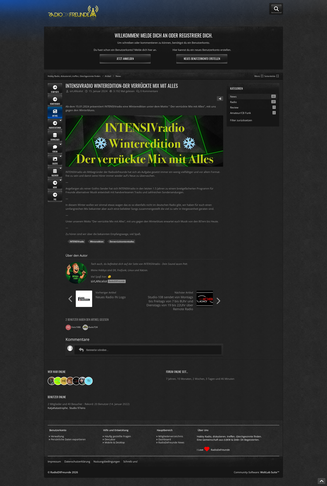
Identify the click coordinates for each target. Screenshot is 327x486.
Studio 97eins (77, 408)
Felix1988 (76, 327)
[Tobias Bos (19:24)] (70, 381)
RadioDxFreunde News (171, 442)
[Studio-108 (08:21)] (76, 381)
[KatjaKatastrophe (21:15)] (52, 381)
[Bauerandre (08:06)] (82, 381)
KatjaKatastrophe (58, 408)
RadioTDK (93, 327)
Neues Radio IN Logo (111, 297)
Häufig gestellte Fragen (118, 436)
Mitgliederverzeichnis (170, 436)
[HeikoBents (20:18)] (64, 381)
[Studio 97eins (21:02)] (58, 381)
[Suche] (276, 9)
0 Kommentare (149, 91)
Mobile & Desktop (115, 442)
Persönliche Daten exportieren (68, 439)
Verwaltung (57, 436)
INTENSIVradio (77, 241)
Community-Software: (256, 472)
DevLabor (110, 439)
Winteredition (97, 241)
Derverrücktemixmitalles (122, 241)
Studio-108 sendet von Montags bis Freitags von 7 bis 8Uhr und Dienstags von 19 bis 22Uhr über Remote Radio (169, 303)
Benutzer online (57, 397)
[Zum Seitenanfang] (321, 481)
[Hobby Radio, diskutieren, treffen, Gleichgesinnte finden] (73, 13)
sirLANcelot (99, 281)
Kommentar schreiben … (97, 350)
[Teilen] (220, 98)
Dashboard (164, 439)
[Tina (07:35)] (88, 381)
